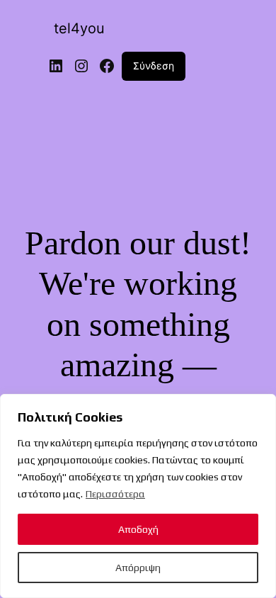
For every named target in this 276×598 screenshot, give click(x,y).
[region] (138, 496)
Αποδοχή (138, 529)
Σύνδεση (153, 66)
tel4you (79, 28)
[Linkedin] (55, 65)
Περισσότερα (115, 494)
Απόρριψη (138, 567)
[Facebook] (106, 65)
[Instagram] (81, 65)
